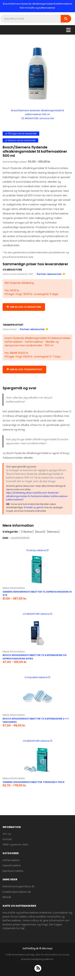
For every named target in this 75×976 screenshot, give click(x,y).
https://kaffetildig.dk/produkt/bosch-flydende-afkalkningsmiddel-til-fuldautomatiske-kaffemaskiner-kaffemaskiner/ (37, 496)
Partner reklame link (49, 274)
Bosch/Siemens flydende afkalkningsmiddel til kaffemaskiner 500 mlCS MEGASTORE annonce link (37, 114)
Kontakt (7, 839)
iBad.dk (7, 897)
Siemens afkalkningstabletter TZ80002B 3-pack (34, 782)
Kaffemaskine (11, 860)
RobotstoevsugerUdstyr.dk (18, 886)
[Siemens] (53, 531)
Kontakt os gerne (33, 507)
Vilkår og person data (15, 844)
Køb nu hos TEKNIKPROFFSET (26, 369)
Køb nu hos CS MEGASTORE (25, 306)
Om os (7, 834)
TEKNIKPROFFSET (13, 325)
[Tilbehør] (27, 531)
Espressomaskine (13, 871)
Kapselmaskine (12, 865)
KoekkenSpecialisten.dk (17, 892)
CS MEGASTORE (12, 269)
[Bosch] (40, 531)
